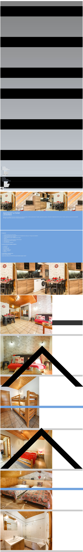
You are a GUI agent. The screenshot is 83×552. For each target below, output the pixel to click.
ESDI (36, 323)
